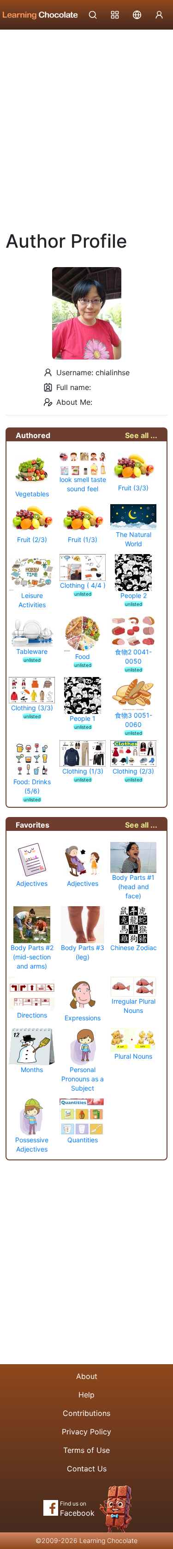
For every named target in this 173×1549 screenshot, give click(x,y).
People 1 (82, 718)
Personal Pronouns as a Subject (82, 1079)
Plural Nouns (133, 1056)
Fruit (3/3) (133, 488)
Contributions (86, 1413)
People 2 (133, 595)
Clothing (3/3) (32, 708)
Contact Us (87, 1468)
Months (32, 1069)
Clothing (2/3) (133, 771)
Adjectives (32, 883)
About (86, 1376)
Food (82, 656)
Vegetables (32, 494)
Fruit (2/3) (32, 539)
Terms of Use (86, 1450)
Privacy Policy (86, 1431)
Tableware (32, 651)
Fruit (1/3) (82, 539)
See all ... (141, 435)
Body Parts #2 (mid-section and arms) (32, 957)
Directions (32, 1015)
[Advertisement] (86, 121)
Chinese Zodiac (133, 947)
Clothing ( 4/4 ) (83, 585)
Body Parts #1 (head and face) (133, 886)
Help (86, 1394)
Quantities (82, 1140)
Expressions (83, 1018)
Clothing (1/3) (82, 771)
